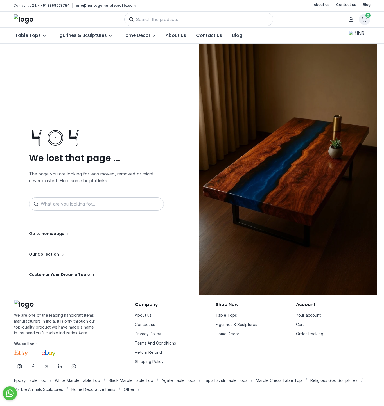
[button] (131, 19)
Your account (308, 315)
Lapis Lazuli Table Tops (225, 380)
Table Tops (226, 315)
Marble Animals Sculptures (38, 389)
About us (321, 4)
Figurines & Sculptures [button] (81, 35)
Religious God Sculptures (334, 380)
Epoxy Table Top (30, 380)
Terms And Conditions (155, 343)
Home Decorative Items (93, 389)
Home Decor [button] (136, 35)
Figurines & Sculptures (236, 324)
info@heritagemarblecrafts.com (106, 5)
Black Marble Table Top (131, 380)
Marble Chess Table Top (279, 380)
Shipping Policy (149, 361)
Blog (367, 4)
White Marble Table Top (77, 380)
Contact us (346, 4)
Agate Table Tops (178, 380)
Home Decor (227, 333)
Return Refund (148, 352)
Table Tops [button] (28, 35)
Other (129, 389)
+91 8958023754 (55, 5)
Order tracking (309, 333)
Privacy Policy (148, 333)
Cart (300, 324)
